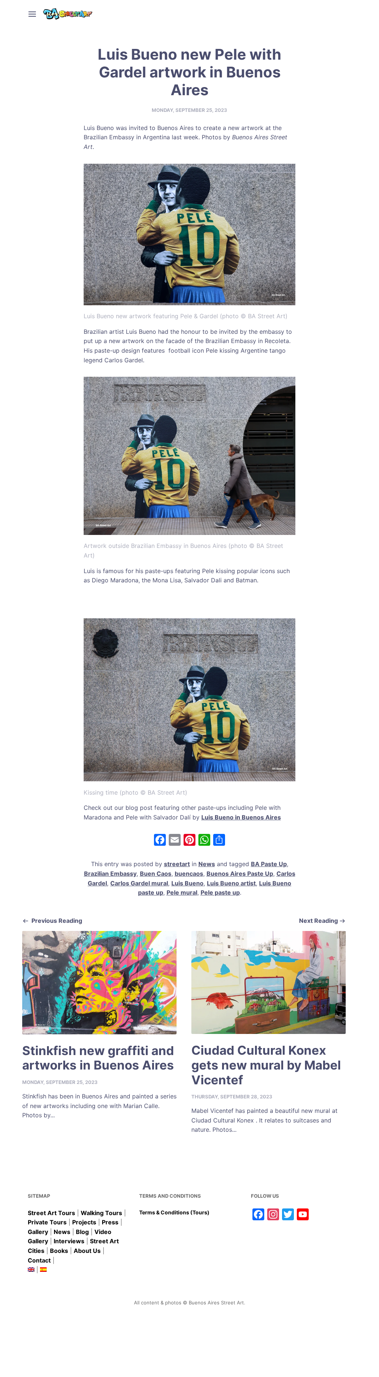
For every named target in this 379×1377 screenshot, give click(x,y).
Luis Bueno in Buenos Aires (241, 817)
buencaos (189, 873)
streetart (177, 864)
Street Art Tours (51, 1213)
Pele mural (182, 892)
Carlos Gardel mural (139, 883)
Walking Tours (101, 1213)
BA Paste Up (269, 864)
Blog (82, 1231)
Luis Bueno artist (231, 883)
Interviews (69, 1241)
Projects (84, 1222)
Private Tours (47, 1222)
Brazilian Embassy (110, 873)
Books (59, 1250)
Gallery (38, 1231)
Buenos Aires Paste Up (240, 873)
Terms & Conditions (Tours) (174, 1212)
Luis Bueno (187, 883)
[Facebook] (159, 841)
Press (110, 1222)
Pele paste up (220, 892)
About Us (87, 1250)
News (206, 864)
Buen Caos (155, 873)
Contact (39, 1260)
